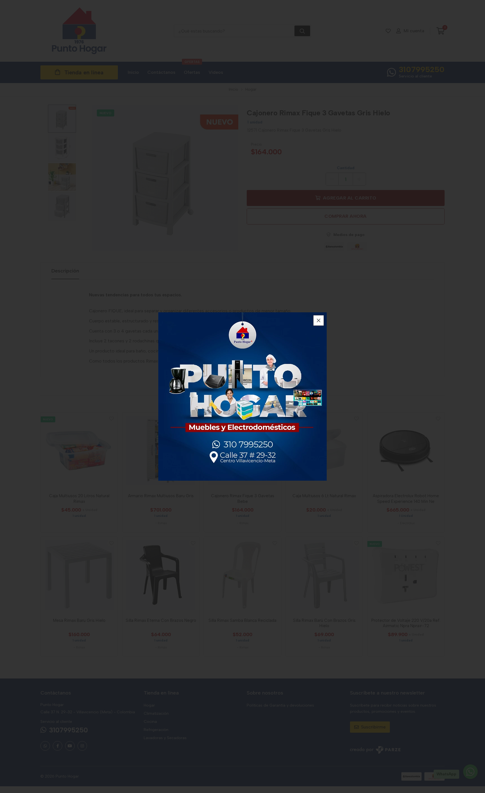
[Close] (318, 320)
